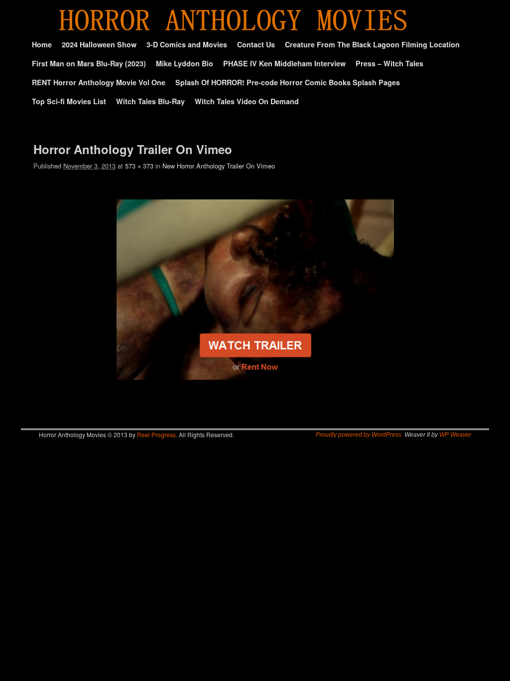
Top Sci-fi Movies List (69, 101)
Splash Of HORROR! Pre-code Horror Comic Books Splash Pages (287, 82)
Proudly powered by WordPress (358, 434)
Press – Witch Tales (389, 63)
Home (42, 44)
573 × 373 (139, 165)
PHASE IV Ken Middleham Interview (284, 63)
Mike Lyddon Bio (184, 63)
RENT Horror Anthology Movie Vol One (98, 82)
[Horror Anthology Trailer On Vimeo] (255, 289)
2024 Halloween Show (99, 44)
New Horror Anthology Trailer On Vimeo (218, 165)
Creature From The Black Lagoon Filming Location (372, 44)
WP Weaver (455, 434)
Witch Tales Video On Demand (247, 101)
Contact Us (256, 44)
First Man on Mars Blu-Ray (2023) (89, 63)
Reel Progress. (157, 434)
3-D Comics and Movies (186, 44)
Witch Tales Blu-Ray (150, 101)
